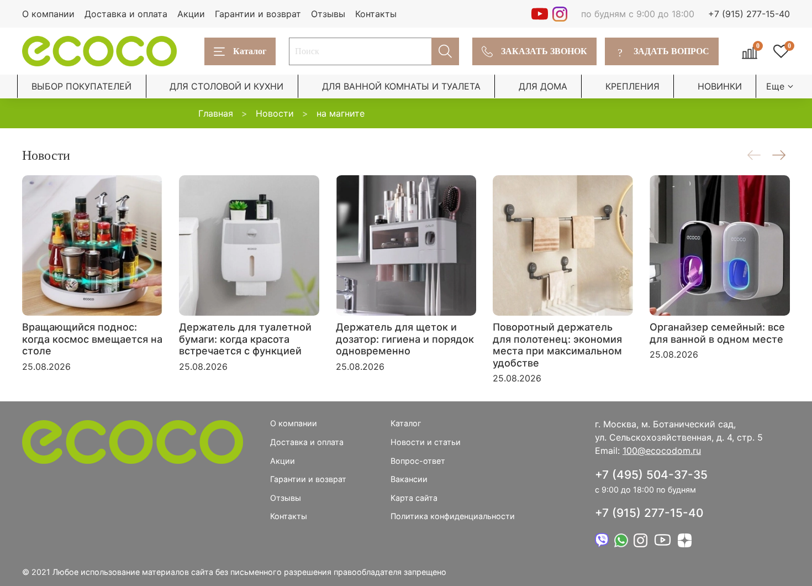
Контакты (376, 13)
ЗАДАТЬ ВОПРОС (664, 51)
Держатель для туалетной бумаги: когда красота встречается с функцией (245, 339)
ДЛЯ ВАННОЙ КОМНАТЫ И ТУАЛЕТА (401, 86)
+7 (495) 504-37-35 (651, 475)
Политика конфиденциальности (453, 516)
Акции (191, 13)
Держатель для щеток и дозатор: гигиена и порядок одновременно (405, 339)
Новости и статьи (426, 442)
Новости (275, 113)
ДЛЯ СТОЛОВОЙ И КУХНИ (226, 86)
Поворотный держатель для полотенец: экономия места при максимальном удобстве (557, 345)
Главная (215, 113)
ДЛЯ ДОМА (543, 86)
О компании (48, 13)
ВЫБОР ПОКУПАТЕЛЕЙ (81, 86)
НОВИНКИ (720, 86)
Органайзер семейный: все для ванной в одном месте (717, 333)
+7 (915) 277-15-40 (749, 13)
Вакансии (409, 479)
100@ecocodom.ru (662, 450)
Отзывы (328, 13)
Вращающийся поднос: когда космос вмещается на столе (92, 339)
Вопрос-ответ (418, 460)
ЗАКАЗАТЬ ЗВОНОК (544, 51)
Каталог (249, 51)
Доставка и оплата (126, 13)
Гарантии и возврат (258, 13)
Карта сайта (414, 498)
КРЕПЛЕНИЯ (632, 86)
